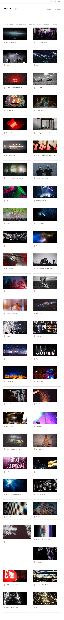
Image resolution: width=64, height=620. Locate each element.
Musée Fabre (9, 404)
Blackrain (8, 471)
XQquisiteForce (10, 268)
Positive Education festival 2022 (14, 178)
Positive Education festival (13, 449)
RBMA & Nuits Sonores (12, 584)
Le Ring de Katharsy (41, 42)
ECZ (37, 471)
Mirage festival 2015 (11, 517)
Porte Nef (38, 291)
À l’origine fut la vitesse (42, 178)
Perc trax (8, 542)
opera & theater (10, 24)
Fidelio (8, 65)
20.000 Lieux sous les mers (13, 494)
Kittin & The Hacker (41, 200)
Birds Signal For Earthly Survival (44, 133)
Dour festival (9, 358)
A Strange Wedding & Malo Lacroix (45, 155)
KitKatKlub (39, 562)
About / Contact (57, 9)
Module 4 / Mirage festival (43, 539)
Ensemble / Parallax (11, 313)
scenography (32, 24)
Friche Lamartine (40, 494)
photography (47, 24)
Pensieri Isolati (40, 223)
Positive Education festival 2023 (14, 87)
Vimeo (55, 1)
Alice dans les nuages (42, 246)
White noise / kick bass (12, 607)
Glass (7, 200)
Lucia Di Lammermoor (42, 110)
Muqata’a (8, 223)
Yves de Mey (9, 426)
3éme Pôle (39, 87)
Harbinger (38, 426)
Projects (49, 9)
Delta (7, 246)
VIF (37, 65)
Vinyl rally (38, 607)
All (3, 24)
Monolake (38, 336)
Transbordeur (9, 133)
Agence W (39, 358)
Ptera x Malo (9, 291)
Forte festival (9, 381)
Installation (39, 24)
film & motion (55, 24)
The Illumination (40, 449)
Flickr (59, 1)
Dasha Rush (39, 381)
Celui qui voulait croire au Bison (44, 268)
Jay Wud (38, 517)
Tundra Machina (10, 155)
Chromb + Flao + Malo (42, 584)
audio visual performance (21, 24)
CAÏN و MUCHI (10, 110)
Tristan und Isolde (11, 42)
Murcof (8, 336)
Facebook (52, 1)
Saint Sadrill (39, 404)
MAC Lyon (39, 313)
